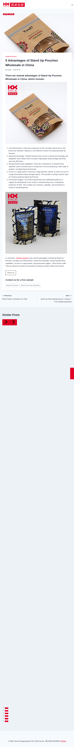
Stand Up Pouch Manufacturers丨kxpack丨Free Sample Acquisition (56, 299)
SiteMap (63, 741)
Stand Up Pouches (12, 285)
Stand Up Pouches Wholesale (30, 285)
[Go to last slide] (6, 322)
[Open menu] (72, 4)
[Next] (13, 322)
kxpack (9, 69)
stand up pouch (11, 56)
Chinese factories (22, 258)
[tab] (6, 708)
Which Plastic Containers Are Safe (14, 297)
